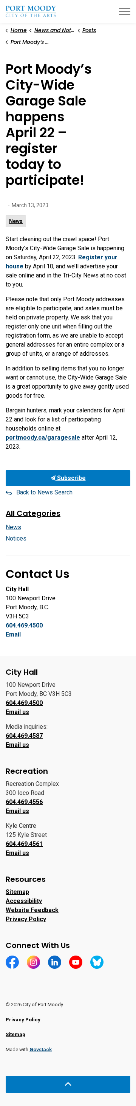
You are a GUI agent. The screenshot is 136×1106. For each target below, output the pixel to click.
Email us (17, 712)
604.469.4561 (24, 843)
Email (13, 634)
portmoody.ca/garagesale (43, 437)
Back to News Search (44, 492)
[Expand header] (124, 11)
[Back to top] (68, 1084)
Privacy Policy (26, 919)
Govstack (40, 1049)
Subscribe (71, 478)
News (16, 221)
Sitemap (17, 891)
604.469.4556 (24, 801)
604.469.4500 (24, 625)
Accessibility (24, 901)
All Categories (33, 513)
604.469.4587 (24, 735)
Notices (16, 538)
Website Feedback (32, 910)
